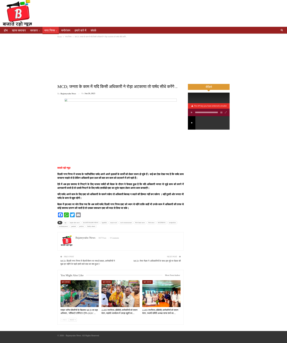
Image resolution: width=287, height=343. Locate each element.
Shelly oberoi (91, 226)
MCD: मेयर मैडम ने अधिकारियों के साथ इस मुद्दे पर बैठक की (157, 261)
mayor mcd (113, 222)
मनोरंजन (65, 30)
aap (65, 222)
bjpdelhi (104, 222)
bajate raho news (75, 222)
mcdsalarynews (63, 226)
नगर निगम (49, 30)
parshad (73, 226)
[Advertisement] (143, 61)
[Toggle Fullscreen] (226, 112)
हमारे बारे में (80, 30)
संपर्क (93, 30)
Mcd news (151, 222)
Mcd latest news (140, 222)
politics (81, 226)
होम (6, 30)
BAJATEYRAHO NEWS (90, 222)
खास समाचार (19, 30)
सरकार (34, 30)
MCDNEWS (161, 222)
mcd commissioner (126, 222)
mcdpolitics (172, 222)
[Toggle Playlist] (221, 112)
